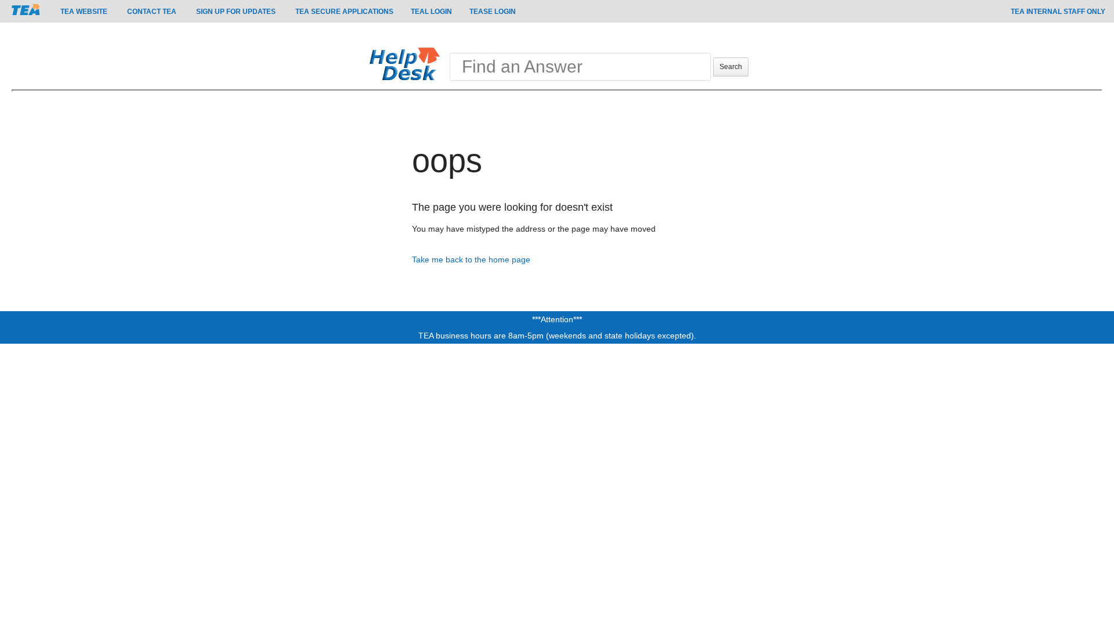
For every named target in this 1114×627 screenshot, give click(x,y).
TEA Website (83, 12)
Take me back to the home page (471, 259)
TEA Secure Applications (344, 12)
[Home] (408, 63)
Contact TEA (151, 12)
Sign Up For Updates (236, 12)
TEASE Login (492, 12)
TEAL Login (431, 12)
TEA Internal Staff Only (1058, 12)
